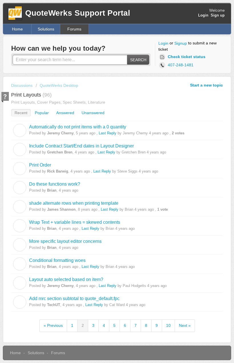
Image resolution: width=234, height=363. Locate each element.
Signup (180, 43)
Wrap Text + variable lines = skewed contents (74, 222)
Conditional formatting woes (57, 260)
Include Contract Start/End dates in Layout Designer (81, 145)
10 (168, 325)
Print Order (40, 164)
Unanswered (93, 112)
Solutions (46, 29)
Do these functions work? (54, 183)
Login (163, 43)
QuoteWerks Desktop (59, 85)
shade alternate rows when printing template (73, 203)
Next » (185, 325)
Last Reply (107, 133)
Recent (21, 112)
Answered (65, 112)
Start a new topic (206, 85)
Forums (74, 29)
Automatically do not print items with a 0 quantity (77, 126)
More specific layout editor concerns (65, 241)
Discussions (22, 85)
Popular (42, 112)
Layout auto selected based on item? (66, 279)
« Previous (53, 325)
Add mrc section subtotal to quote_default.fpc (74, 298)
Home (17, 29)
